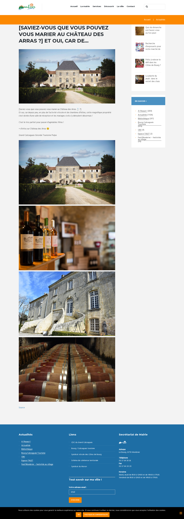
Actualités (160, 19)
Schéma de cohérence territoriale (84, 460)
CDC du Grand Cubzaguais (82, 442)
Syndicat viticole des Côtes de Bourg (86, 454)
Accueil (73, 6)
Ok (79, 514)
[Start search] (146, 6)
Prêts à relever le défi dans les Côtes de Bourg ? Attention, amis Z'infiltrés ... (153, 65)
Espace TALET (144, 134)
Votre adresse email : (78, 487)
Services (97, 6)
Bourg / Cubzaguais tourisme (83, 448)
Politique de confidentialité (96, 514)
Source (22, 407)
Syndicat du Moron (79, 466)
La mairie (85, 6)
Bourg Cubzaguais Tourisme (145, 123)
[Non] (181, 513)
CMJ (139, 130)
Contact (131, 6)
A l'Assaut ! (142, 111)
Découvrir (109, 6)
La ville (120, 6)
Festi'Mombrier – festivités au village (149, 139)
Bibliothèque (143, 119)
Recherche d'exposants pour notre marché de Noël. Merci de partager (153, 49)
